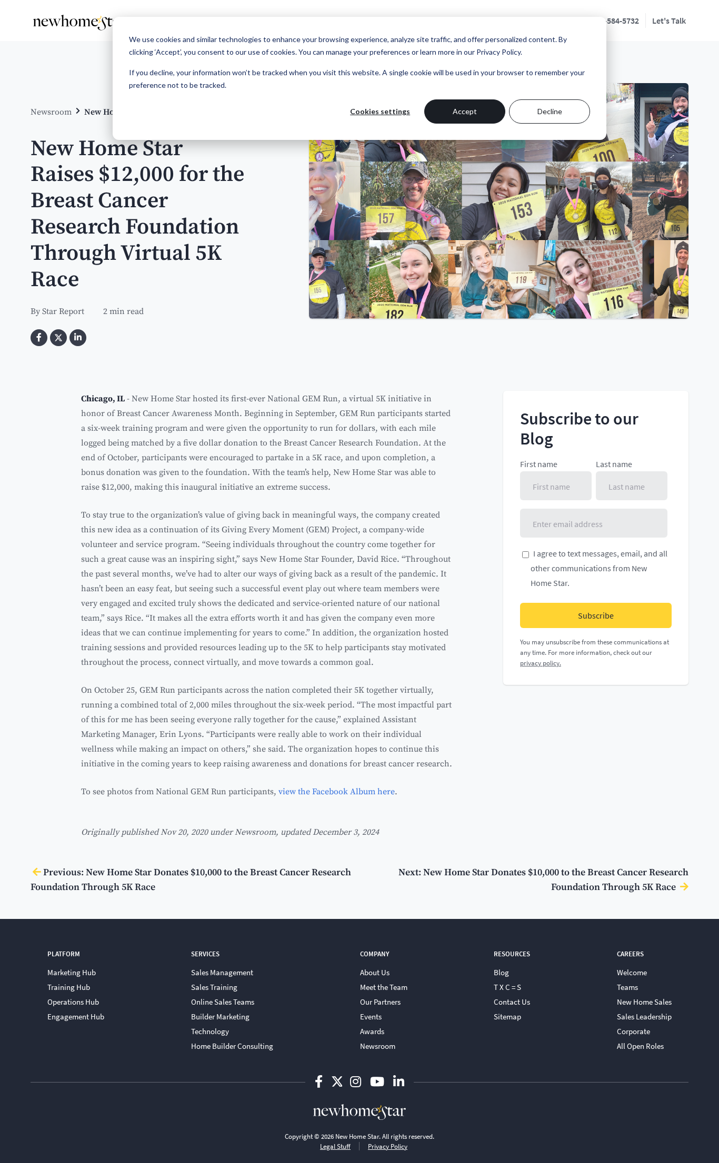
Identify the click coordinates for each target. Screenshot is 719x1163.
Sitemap (507, 1016)
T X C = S (507, 987)
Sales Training (214, 987)
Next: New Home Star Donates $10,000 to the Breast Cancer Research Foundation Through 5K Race (543, 879)
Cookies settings (380, 111)
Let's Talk (669, 20)
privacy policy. (540, 663)
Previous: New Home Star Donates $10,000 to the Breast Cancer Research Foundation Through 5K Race (191, 879)
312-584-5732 (615, 20)
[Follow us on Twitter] (336, 1081)
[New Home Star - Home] (79, 23)
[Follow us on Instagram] (357, 1081)
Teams (627, 987)
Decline (549, 111)
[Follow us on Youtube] (378, 1081)
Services (205, 953)
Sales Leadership (644, 1016)
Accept (465, 111)
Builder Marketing (220, 1016)
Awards (372, 1031)
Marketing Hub (71, 972)
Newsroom (51, 111)
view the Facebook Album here (336, 791)
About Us (375, 972)
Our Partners (380, 1001)
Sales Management (222, 972)
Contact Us (512, 1001)
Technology (210, 1031)
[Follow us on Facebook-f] (320, 1081)
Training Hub (68, 987)
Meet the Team (383, 987)
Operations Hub (73, 1001)
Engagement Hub (75, 1016)
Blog (501, 972)
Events (371, 1016)
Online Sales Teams (222, 1001)
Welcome (632, 972)
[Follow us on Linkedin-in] (398, 1081)
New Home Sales (644, 1001)
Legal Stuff (335, 1146)
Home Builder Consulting (232, 1045)
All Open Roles (640, 1045)
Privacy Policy (387, 1146)
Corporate (633, 1031)
